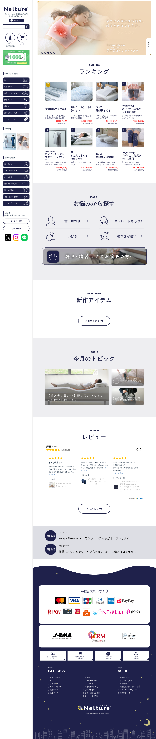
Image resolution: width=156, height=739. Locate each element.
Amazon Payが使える (108, 657)
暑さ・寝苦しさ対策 (11, 197)
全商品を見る (92, 321)
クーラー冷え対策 (10, 203)
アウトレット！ (9, 119)
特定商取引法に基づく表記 (130, 687)
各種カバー (8, 87)
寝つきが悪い (9, 190)
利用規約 (123, 684)
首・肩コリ (8, 164)
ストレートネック (10, 171)
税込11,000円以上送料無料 (80, 657)
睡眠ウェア (8, 106)
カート (22, 44)
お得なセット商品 (10, 113)
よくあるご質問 (126, 681)
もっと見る (92, 509)
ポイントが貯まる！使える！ (52, 657)
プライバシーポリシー (128, 690)
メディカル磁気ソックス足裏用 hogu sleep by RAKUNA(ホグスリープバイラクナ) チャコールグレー (98, 487)
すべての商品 (55, 677)
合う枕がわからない (11, 184)
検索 (27, 27)
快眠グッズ (8, 100)
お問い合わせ (125, 693)
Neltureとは (16, 20)
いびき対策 (8, 177)
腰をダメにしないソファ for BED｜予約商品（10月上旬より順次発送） (130, 485)
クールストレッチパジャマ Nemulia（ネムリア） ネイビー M (65, 481)
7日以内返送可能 (136, 657)
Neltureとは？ (125, 677)
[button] (42, 53)
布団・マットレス (10, 93)
